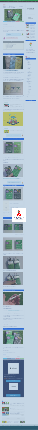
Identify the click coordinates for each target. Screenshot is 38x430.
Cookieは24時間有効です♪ (19, 220)
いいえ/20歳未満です (21, 219)
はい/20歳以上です (16, 219)
